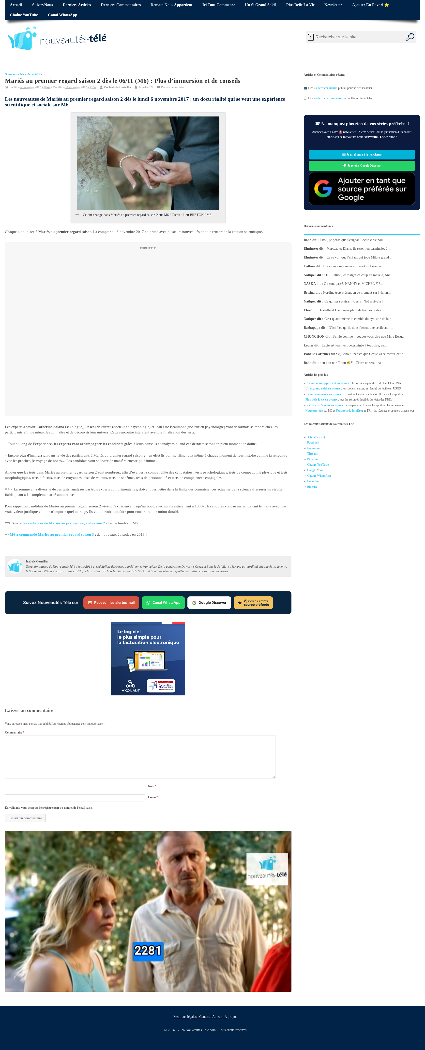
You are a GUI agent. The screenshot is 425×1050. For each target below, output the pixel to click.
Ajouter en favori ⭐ (370, 5)
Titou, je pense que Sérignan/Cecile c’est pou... (353, 240)
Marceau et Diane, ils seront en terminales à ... (359, 248)
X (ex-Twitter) (316, 437)
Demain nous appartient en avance (327, 383)
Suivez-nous (42, 5)
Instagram (313, 448)
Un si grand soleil (260, 5)
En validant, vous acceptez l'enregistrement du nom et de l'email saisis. (49, 807)
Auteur (217, 1017)
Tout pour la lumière (349, 410)
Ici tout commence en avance (323, 394)
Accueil (16, 5)
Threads (312, 453)
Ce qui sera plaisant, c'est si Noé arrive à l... (355, 301)
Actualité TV (35, 74)
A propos (230, 1017)
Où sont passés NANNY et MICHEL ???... (353, 284)
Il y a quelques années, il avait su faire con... (354, 266)
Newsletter (333, 5)
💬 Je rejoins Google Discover (362, 165)
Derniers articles (77, 5)
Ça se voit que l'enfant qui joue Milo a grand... (359, 257)
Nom (152, 786)
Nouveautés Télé (14, 74)
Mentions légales (184, 1017)
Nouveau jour (314, 410)
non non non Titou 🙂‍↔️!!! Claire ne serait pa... (352, 363)
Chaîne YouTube (24, 15)
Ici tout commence (218, 5)
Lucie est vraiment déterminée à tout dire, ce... (354, 345)
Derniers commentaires (121, 5)
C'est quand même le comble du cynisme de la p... (359, 319)
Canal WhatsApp (62, 15)
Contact (204, 1017)
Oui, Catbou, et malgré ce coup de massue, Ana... (358, 275)
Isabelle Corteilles (120, 87)
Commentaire (14, 732)
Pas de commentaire (172, 87)
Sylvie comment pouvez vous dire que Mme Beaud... (370, 336)
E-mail (153, 797)
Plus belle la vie (300, 5)
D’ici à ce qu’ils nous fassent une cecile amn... (361, 328)
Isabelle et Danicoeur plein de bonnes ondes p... (353, 310)
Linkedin (313, 481)
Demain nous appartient (171, 5)
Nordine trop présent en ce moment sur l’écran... (357, 292)
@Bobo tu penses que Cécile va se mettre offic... (372, 354)
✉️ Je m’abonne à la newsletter (362, 154)
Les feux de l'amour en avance (324, 405)
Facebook (313, 443)
